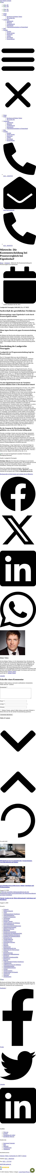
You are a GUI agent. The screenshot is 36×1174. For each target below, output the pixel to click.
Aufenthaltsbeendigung (9, 967)
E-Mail (2, 704)
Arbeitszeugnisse (7, 970)
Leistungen (6, 19)
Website (2, 707)
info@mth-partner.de (5, 1164)
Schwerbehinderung (8, 924)
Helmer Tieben (12, 671)
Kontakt (5, 30)
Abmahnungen (7, 976)
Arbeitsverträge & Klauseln (10, 972)
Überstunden (6, 918)
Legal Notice (22, 1172)
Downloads (10, 37)
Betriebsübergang (8, 952)
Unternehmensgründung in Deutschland (17, 27)
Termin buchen (11, 33)
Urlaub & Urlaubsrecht (9, 917)
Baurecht (5, 960)
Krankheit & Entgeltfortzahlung (11, 936)
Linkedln (2, 676)
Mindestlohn (6, 930)
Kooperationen (11, 39)
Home (5, 13)
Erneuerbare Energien (9, 942)
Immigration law (7, 938)
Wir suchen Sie (11, 18)
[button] (18, 77)
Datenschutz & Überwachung (11, 949)
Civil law (5, 951)
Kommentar (3, 687)
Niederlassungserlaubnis (9, 927)
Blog (4, 28)
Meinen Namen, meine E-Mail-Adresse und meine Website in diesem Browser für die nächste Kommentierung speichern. (17, 711)
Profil (4, 15)
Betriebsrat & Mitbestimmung (11, 954)
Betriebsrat (6, 955)
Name (2, 701)
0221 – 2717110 (7, 1161)
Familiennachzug (7, 941)
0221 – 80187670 (9, 1158)
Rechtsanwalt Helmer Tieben (14, 16)
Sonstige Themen (8, 921)
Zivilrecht (7, 263)
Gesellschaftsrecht (8, 939)
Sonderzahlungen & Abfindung (11, 923)
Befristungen (6, 958)
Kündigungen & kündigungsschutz (12, 933)
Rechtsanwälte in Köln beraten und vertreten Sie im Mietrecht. (16, 474)
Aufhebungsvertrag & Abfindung (12, 964)
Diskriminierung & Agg (9, 948)
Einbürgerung (7, 946)
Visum (5, 912)
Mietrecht (9, 22)
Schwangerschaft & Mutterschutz (12, 926)
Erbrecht (5, 944)
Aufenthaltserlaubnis (8, 966)
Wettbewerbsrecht (8, 911)
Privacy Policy (30, 1172)
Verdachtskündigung (8, 915)
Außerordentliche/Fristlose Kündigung (13, 961)
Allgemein (6, 975)
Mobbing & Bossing (8, 929)
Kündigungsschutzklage (9, 932)
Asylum (5, 969)
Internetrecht (10, 25)
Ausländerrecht (11, 24)
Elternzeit (5, 945)
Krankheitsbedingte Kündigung (11, 935)
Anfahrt (9, 36)
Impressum (9, 34)
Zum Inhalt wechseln (5, 0)
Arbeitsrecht (10, 21)
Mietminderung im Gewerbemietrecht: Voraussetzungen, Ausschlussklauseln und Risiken (16, 861)
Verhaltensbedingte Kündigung (11, 914)
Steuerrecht (6, 920)
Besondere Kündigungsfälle (10, 957)
